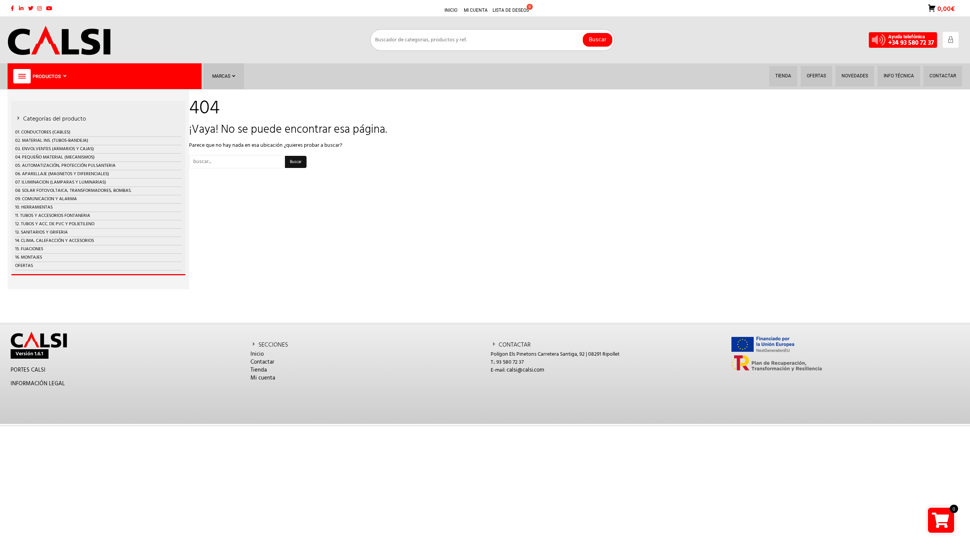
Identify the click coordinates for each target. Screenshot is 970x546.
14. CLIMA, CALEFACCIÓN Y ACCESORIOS (54, 241)
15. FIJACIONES (29, 249)
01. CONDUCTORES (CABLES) (42, 132)
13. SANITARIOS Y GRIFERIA (41, 232)
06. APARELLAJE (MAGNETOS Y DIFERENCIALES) (62, 174)
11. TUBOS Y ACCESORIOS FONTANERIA (52, 216)
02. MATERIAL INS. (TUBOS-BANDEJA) (51, 140)
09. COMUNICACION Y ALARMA (46, 199)
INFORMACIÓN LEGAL (38, 383)
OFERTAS (24, 266)
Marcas (221, 76)
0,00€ (945, 8)
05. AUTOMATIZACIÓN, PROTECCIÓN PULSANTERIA (65, 165)
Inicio (257, 354)
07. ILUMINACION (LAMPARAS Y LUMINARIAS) (60, 182)
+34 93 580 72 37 (911, 43)
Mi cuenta (262, 378)
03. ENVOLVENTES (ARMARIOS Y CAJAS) (54, 149)
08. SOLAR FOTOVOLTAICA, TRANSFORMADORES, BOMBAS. (73, 191)
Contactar (262, 362)
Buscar (597, 40)
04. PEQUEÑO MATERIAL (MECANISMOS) (55, 157)
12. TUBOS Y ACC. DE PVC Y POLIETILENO (54, 224)
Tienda (258, 370)
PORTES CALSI (28, 370)
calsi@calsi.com (525, 370)
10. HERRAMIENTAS (34, 207)
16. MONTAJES (28, 257)
